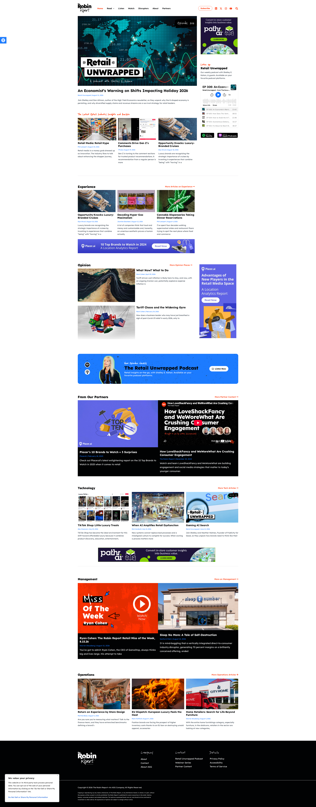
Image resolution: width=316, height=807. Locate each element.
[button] (113, 8)
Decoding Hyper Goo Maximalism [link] (130, 216)
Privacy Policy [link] (217, 758)
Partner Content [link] (183, 766)
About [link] (144, 759)
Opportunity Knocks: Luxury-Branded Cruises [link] (176, 144)
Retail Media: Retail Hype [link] (93, 143)
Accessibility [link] (216, 762)
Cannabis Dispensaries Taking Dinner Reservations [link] (175, 216)
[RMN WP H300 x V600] (217, 301)
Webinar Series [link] (183, 762)
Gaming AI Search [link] (197, 525)
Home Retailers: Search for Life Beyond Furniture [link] (210, 713)
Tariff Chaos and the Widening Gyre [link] (161, 307)
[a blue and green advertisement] (219, 35)
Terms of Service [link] (218, 766)
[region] (32, 788)
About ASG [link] (146, 767)
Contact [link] (145, 763)
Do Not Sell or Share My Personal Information (28, 797)
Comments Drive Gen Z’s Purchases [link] (133, 144)
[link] (3, 40)
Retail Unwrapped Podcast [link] (189, 758)
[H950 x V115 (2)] (136, 246)
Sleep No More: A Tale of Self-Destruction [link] (188, 635)
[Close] (57, 775)
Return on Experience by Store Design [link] (101, 711)
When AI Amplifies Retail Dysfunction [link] (155, 525)
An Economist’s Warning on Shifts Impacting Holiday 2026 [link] (133, 90)
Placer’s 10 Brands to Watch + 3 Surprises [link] (108, 452)
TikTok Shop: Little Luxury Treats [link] (98, 525)
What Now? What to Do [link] (152, 270)
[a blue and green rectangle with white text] (156, 554)
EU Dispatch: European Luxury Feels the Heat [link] (156, 713)
